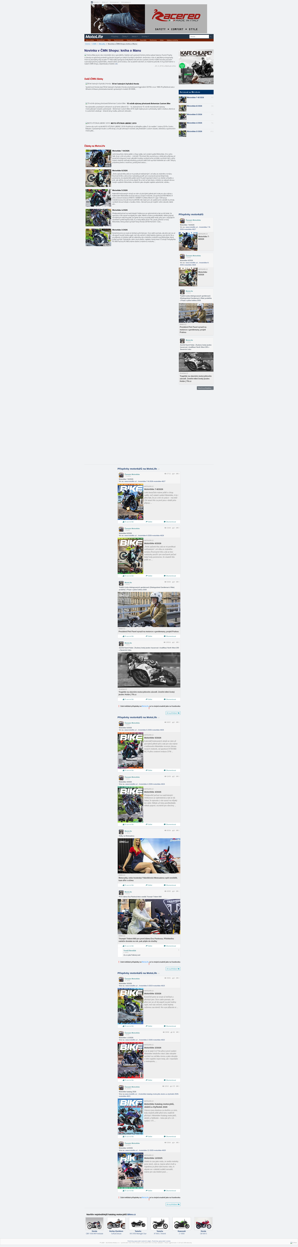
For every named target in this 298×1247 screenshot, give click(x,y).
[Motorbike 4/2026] (130, 218)
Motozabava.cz (126, 2)
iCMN (94, 44)
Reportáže (143, 40)
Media (134, 36)
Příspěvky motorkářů (191, 214)
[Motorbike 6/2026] (130, 178)
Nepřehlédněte (119, 40)
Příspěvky (114, 36)
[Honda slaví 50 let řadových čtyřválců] (130, 91)
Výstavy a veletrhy (172, 40)
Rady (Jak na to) (132, 40)
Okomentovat (171, 522)
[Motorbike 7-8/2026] (130, 158)
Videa (161, 40)
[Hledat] (211, 36)
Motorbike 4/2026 (194, 123)
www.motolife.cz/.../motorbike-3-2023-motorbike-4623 (145, 986)
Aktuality (102, 44)
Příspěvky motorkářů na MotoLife (139, 468)
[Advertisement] (196, 175)
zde (116, 63)
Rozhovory (153, 40)
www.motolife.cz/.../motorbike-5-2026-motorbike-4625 (144, 730)
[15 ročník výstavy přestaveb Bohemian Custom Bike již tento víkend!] (130, 111)
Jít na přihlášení (172, 713)
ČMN (109, 40)
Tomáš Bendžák (130, 950)
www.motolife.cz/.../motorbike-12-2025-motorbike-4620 (145, 1150)
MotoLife (96, 2)
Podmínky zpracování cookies (161, 1241)
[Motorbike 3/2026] (130, 237)
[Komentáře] (177, 474)
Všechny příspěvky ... (205, 388)
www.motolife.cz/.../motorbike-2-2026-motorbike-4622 (145, 1040)
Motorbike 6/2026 (194, 106)
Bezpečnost (100, 40)
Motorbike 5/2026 (194, 114)
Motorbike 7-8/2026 (195, 97)
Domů (87, 44)
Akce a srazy (90, 40)
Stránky (144, 36)
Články (124, 36)
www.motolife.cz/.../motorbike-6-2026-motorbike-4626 (144, 535)
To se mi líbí (129, 522)
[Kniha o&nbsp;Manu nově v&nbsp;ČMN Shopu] (85, 55)
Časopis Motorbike (193, 220)
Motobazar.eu (114, 2)
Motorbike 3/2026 (194, 131)
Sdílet (149, 522)
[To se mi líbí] (173, 474)
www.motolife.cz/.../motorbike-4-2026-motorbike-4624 (145, 784)
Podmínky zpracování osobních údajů (139, 1241)
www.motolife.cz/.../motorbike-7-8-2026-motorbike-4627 (144, 481)
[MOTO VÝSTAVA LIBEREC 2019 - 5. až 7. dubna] (130, 131)
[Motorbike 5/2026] (130, 198)
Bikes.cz (104, 2)
